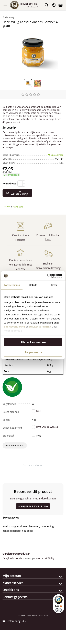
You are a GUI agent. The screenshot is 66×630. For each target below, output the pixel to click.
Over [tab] (54, 285)
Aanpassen (31, 352)
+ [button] (24, 182)
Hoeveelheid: (9, 183)
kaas (48, 239)
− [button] (24, 185)
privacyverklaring (40, 326)
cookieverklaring (14, 326)
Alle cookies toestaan (33, 342)
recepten (20, 239)
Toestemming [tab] (12, 285)
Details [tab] (33, 285)
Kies (24, 621)
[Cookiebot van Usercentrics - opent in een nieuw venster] (47, 275)
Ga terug (9, 17)
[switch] (59, 610)
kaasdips (30, 558)
